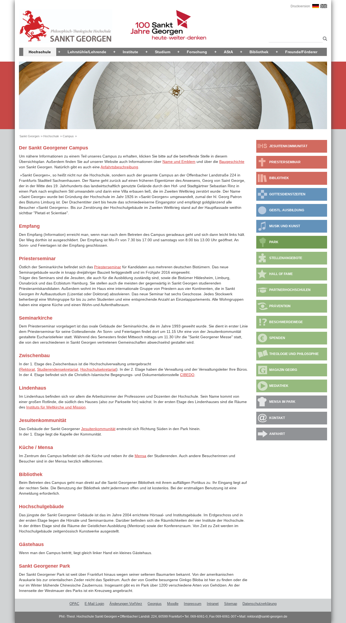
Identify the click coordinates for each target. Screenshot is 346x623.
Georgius (155, 604)
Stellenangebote (285, 258)
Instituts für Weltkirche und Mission (56, 407)
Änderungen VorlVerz (125, 604)
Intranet (213, 604)
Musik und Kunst (284, 226)
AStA (228, 52)
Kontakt (277, 418)
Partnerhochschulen (290, 290)
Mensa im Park (282, 402)
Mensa (140, 456)
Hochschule (40, 52)
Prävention (280, 306)
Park (273, 242)
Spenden (277, 338)
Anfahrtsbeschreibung (119, 167)
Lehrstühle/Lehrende (87, 52)
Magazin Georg (283, 370)
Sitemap (230, 604)
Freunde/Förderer (301, 52)
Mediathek (278, 386)
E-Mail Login (94, 604)
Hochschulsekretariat (98, 369)
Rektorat (27, 369)
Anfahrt (277, 434)
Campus (68, 136)
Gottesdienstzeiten (287, 194)
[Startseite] (65, 26)
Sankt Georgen (29, 136)
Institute (130, 52)
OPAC (74, 604)
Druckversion (300, 6)
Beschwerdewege (286, 322)
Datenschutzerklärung (259, 604)
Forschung (197, 52)
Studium (162, 52)
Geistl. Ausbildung (286, 210)
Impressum (192, 604)
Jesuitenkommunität (98, 429)
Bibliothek (258, 52)
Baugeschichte (231, 161)
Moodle (172, 604)
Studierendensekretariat (57, 369)
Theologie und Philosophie (294, 354)
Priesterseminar (107, 267)
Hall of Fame (281, 274)
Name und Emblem (178, 161)
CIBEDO (187, 375)
